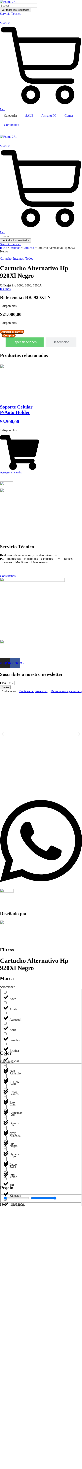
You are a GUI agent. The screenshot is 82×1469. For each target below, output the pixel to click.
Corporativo (11, 124)
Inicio (3, 247)
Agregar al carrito (12, 331)
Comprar (8, 335)
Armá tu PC (49, 115)
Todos (29, 258)
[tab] (25, 342)
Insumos (15, 247)
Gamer (68, 115)
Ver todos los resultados (15, 9)
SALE (29, 115)
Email (4, 683)
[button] (2, 734)
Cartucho (28, 247)
